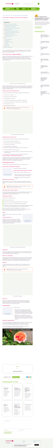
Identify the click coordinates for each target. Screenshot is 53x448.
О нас (23, 442)
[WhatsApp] (30, 377)
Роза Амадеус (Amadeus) (6, 388)
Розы (11, 15)
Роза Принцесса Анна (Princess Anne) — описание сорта (7, 174)
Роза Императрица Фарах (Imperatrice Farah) (7, 313)
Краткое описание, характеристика (11, 25)
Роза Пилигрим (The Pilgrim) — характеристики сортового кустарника (45, 35)
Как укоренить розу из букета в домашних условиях (44, 48)
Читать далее (38, 27)
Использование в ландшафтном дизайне (12, 28)
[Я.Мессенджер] (26, 377)
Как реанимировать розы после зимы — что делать (45, 42)
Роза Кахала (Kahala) (6, 405)
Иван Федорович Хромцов (17, 371)
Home (4, 15)
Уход (5, 37)
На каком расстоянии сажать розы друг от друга (45, 72)
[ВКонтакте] (27, 377)
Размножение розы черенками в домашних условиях (44, 66)
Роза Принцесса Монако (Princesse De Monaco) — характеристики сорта (27, 221)
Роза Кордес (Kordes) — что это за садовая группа (17, 389)
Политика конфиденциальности (37, 440)
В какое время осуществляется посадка (12, 32)
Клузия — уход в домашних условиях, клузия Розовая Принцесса (17, 406)
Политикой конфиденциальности (20, 445)
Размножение (7, 45)
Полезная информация (33, 8)
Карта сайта (24, 441)
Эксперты (34, 442)
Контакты (34, 441)
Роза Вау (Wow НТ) (28, 404)
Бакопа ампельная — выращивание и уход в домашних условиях (42, 18)
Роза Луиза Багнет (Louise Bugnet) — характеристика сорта (45, 86)
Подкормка (7, 40)
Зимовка (6, 43)
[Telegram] (29, 377)
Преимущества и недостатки (10, 26)
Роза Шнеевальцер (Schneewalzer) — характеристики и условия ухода (45, 93)
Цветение (7, 44)
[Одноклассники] (28, 377)
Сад (17, 8)
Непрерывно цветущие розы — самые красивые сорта (45, 60)
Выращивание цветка (8, 29)
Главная (24, 440)
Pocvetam (9, 3)
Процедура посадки (8, 36)
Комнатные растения (8, 8)
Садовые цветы (24, 8)
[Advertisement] (17, 355)
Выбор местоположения (9, 33)
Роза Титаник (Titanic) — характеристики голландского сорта (27, 390)
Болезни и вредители (8, 47)
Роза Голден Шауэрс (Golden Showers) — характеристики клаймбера (44, 79)
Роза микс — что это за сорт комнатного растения (45, 54)
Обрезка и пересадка (9, 41)
